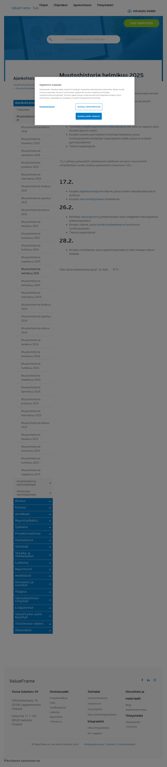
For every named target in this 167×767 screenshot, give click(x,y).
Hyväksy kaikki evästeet (88, 116)
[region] (85, 101)
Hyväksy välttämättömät (89, 106)
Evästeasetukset (47, 106)
